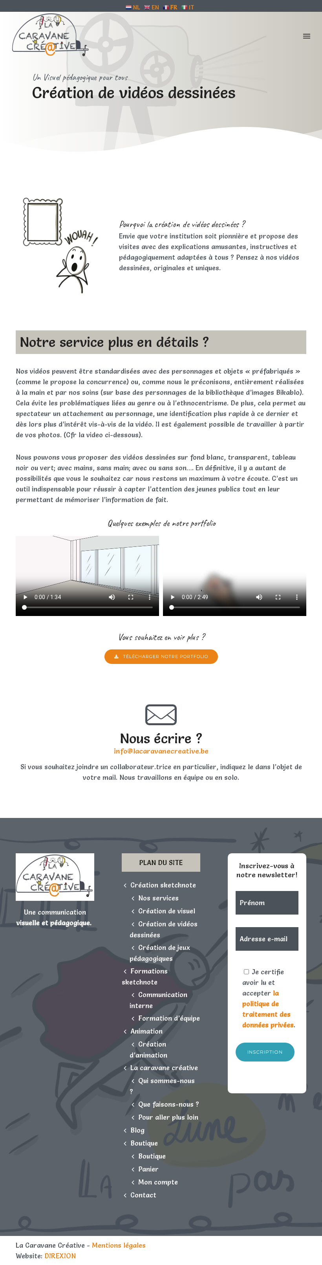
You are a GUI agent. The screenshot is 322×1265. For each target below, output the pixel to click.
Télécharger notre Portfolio (165, 656)
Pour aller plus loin (168, 1117)
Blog (137, 1130)
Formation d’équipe (169, 1018)
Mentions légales (119, 1245)
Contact (143, 1195)
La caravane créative (164, 1067)
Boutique (144, 1143)
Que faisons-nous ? (168, 1104)
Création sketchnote (163, 885)
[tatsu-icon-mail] (161, 715)
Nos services (158, 898)
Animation (146, 1031)
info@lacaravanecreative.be (161, 750)
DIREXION (60, 1256)
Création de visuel (166, 911)
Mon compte (158, 1182)
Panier (148, 1169)
